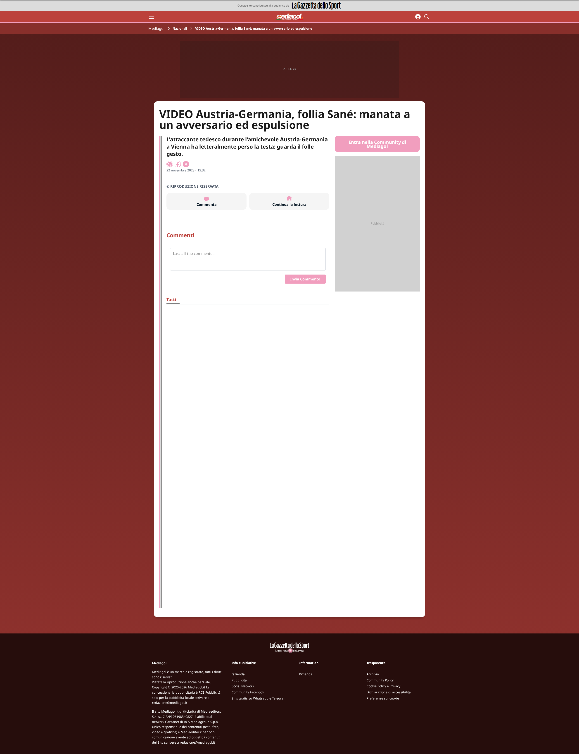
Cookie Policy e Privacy (383, 686)
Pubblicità (239, 680)
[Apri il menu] (151, 17)
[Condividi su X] (186, 164)
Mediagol (156, 28)
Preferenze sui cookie (383, 698)
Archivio (373, 674)
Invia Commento (305, 279)
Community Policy (380, 680)
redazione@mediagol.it (169, 702)
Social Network (243, 686)
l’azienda (238, 674)
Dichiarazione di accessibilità (389, 692)
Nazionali (180, 28)
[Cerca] (427, 17)
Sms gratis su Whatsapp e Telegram (259, 698)
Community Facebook (248, 692)
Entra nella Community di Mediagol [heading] (377, 144)
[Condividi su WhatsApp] (169, 164)
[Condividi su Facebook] (178, 164)
